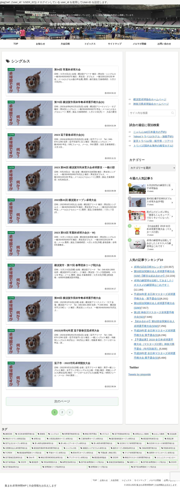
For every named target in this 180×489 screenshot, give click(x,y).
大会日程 (115, 480)
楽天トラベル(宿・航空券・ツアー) (153, 141)
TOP (95, 480)
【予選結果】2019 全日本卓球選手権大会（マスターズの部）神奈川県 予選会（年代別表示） (154, 344)
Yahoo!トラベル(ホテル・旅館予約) (153, 136)
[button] (172, 112)
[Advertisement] (152, 74)
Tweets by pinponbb (139, 374)
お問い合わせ (170, 480)
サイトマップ (140, 480)
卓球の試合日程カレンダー (149, 267)
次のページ (62, 401)
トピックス (126, 480)
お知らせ (104, 480)
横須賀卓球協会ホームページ (149, 99)
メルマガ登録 (155, 480)
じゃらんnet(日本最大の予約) (149, 132)
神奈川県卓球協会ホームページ (151, 104)
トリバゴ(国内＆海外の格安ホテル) (153, 145)
